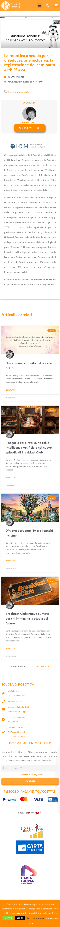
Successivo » (42, 666)
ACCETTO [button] (8, 918)
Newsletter (38, 81)
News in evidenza (23, 81)
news (10, 81)
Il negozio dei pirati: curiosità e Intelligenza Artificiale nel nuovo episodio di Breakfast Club (29, 447)
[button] (39, 5)
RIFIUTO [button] (20, 918)
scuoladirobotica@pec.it (18, 711)
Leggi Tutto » (11, 390)
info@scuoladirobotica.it (19, 707)
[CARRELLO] (56, 5)
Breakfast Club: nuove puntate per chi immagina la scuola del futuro (27, 618)
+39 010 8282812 (15, 701)
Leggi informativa (36, 917)
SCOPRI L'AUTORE (29, 128)
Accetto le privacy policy (32, 774)
